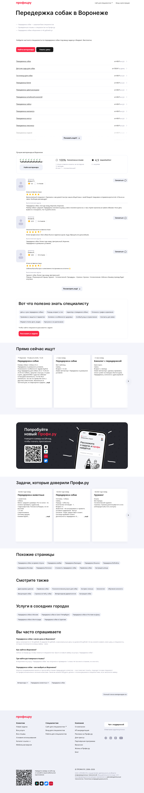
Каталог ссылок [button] (22, 741)
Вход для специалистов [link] (55, 730)
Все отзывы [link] (20, 734)
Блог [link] (77, 752)
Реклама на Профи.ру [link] (84, 734)
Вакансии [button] (79, 745)
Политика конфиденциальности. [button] (96, 779)
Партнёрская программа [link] (85, 741)
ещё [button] (48, 382)
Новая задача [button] (21, 727)
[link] (25, 49)
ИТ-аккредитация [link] (82, 730)
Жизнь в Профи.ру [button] (82, 748)
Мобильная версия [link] (24, 745)
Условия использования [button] (26, 737)
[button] (120, 180)
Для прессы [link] (79, 737)
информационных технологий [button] (86, 775)
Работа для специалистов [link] (56, 734)
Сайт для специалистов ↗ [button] (56, 727)
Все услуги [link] (20, 730)
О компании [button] (80, 727)
